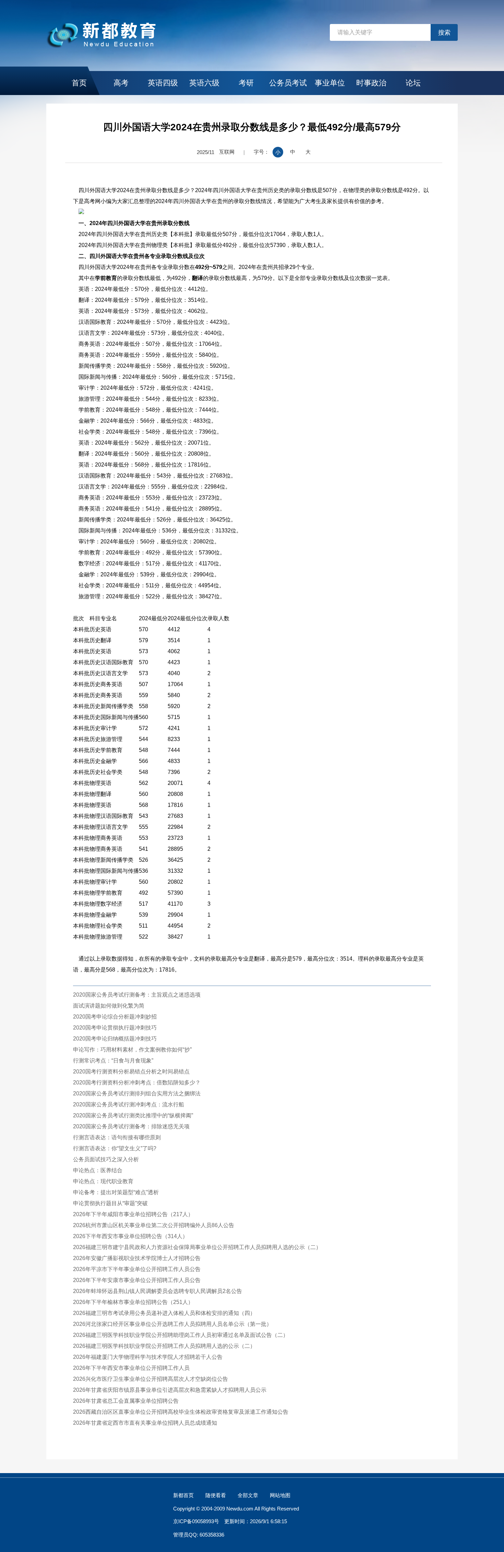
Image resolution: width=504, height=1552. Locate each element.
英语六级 (204, 83)
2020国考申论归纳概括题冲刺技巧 (115, 1039)
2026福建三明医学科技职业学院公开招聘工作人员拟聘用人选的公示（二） (164, 1346)
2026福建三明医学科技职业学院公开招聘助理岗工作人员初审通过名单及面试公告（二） (180, 1335)
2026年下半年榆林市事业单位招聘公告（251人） (133, 1302)
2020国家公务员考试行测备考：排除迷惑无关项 (131, 1126)
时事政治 (371, 83)
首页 (79, 83)
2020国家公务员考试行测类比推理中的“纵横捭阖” (133, 1115)
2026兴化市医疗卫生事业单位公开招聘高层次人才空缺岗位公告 (150, 1379)
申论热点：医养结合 (97, 1170)
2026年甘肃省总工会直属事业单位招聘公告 (126, 1401)
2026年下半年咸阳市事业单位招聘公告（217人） (133, 1214)
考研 (246, 83)
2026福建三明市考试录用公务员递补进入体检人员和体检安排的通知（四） (164, 1313)
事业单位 (330, 83)
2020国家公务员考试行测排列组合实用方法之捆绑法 (137, 1093)
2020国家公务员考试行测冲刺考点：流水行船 (128, 1104)
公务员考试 (288, 83)
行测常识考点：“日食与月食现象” (113, 1060)
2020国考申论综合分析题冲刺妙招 (115, 1017)
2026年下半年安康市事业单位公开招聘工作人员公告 (137, 1280)
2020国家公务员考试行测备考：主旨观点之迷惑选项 (137, 995)
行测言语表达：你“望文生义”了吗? (114, 1148)
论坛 (413, 83)
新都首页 (183, 1495)
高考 (121, 83)
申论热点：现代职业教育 (103, 1181)
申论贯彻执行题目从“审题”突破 (110, 1203)
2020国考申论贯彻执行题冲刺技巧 (115, 1028)
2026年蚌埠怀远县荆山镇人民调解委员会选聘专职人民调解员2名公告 (157, 1291)
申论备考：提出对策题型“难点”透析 (116, 1192)
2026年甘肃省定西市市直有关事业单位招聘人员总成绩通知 (145, 1423)
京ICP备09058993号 (196, 1521)
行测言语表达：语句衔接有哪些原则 (117, 1137)
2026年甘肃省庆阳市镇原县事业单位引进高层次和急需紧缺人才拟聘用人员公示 (169, 1390)
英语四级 (163, 83)
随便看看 (215, 1495)
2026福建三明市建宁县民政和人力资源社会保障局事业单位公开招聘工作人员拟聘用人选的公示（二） (197, 1247)
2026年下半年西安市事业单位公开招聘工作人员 (131, 1368)
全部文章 (248, 1495)
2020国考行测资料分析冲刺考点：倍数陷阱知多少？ (137, 1082)
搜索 (444, 32)
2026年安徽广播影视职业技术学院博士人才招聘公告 (137, 1258)
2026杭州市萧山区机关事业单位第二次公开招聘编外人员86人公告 (153, 1225)
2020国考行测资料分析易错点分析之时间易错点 (131, 1071)
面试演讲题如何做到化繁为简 (108, 1006)
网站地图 (280, 1495)
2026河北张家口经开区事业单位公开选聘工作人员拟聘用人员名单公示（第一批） (172, 1324)
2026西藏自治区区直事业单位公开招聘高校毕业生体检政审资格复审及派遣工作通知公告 (180, 1412)
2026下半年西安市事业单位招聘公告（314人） (130, 1236)
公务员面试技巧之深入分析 (106, 1159)
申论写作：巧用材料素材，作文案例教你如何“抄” (132, 1050)
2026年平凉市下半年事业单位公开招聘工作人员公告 (137, 1269)
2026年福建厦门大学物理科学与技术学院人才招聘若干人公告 (148, 1357)
